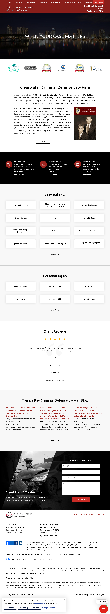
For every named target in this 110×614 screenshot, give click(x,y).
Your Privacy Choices (18, 559)
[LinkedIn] (12, 543)
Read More (18, 174)
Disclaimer (83, 514)
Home (9, 2)
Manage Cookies (46, 559)
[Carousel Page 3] (59, 366)
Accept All (10, 608)
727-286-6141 (97, 8)
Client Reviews (70, 2)
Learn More (43, 141)
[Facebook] (8, 543)
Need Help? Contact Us (94, 6)
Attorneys (18, 2)
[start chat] (103, 609)
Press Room (43, 2)
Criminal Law (55, 194)
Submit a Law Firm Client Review (55, 380)
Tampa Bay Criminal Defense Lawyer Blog (55, 400)
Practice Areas (30, 2)
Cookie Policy (33, 559)
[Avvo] (20, 543)
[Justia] (16, 543)
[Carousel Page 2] (55, 366)
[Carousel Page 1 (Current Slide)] (51, 366)
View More (55, 255)
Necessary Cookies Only (29, 608)
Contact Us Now (80, 499)
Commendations (55, 2)
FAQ (79, 2)
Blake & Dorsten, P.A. (27, 595)
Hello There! (102, 602)
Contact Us (99, 2)
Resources (88, 2)
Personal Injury (55, 276)
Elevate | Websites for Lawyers (89, 595)
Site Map (92, 514)
